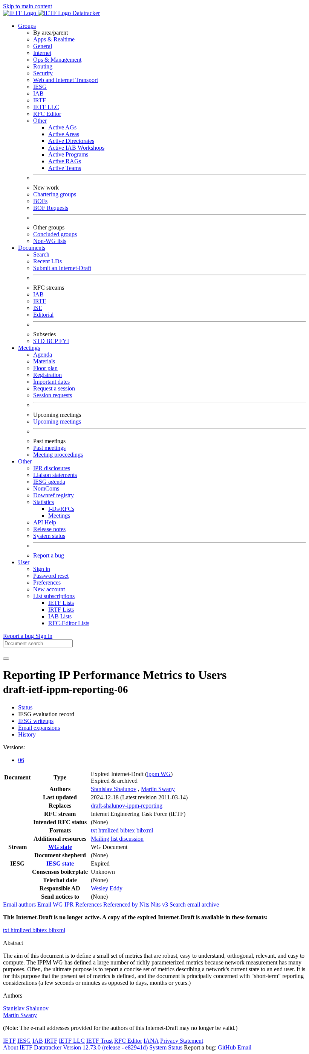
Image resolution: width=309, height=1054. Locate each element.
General (42, 46)
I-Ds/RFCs (61, 509)
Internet (42, 53)
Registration (47, 375)
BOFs (40, 201)
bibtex (128, 830)
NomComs (46, 488)
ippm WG (159, 774)
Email (244, 1047)
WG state (60, 847)
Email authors (20, 904)
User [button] (23, 562)
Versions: (14, 747)
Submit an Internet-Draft (62, 268)
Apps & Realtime (54, 39)
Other (40, 120)
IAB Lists (60, 616)
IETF (9, 1040)
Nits (145, 904)
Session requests (52, 395)
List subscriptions (54, 596)
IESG (40, 87)
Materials (44, 361)
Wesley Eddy (106, 888)
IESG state (60, 863)
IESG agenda (49, 481)
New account (49, 589)
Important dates (51, 381)
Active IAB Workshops (76, 147)
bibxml (144, 830)
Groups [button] (27, 26)
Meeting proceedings (58, 454)
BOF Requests (50, 208)
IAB (38, 93)
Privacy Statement (181, 1040)
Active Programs (68, 154)
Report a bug (48, 555)
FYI (64, 341)
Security (43, 73)
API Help (44, 522)
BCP (52, 341)
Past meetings (49, 448)
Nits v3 (160, 904)
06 (21, 760)
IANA (151, 1040)
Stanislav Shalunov (113, 789)
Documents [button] (31, 248)
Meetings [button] (29, 348)
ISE (37, 308)
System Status (165, 1047)
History (27, 734)
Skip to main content (27, 6)
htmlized (109, 830)
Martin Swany (158, 789)
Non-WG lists (49, 241)
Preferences (47, 582)
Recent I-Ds (47, 261)
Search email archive (194, 904)
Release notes (49, 529)
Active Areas (63, 134)
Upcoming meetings (57, 421)
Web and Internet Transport (65, 80)
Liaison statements (55, 475)
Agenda (42, 354)
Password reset (51, 576)
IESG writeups (36, 721)
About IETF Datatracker (32, 1047)
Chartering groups (54, 194)
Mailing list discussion (117, 838)
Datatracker (85, 13)
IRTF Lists (61, 609)
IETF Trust (99, 1040)
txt (94, 830)
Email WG (50, 904)
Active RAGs (64, 161)
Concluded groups (55, 234)
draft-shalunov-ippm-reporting (126, 805)
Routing (42, 66)
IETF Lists (61, 603)
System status (49, 536)
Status (25, 707)
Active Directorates (71, 141)
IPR (69, 904)
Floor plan (45, 368)
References (89, 904)
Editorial (43, 314)
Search (41, 254)
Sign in (41, 569)
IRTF (39, 100)
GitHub (227, 1047)
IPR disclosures (51, 468)
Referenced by (121, 904)
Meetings (59, 515)
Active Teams (64, 168)
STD (39, 341)
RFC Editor (47, 114)
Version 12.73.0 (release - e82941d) (106, 1047)
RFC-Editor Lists (68, 623)
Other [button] (25, 461)
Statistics (43, 502)
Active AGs (62, 127)
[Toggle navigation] (6, 659)
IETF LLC (46, 107)
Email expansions (39, 727)
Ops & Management (57, 59)
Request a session (54, 388)
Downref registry (53, 495)
